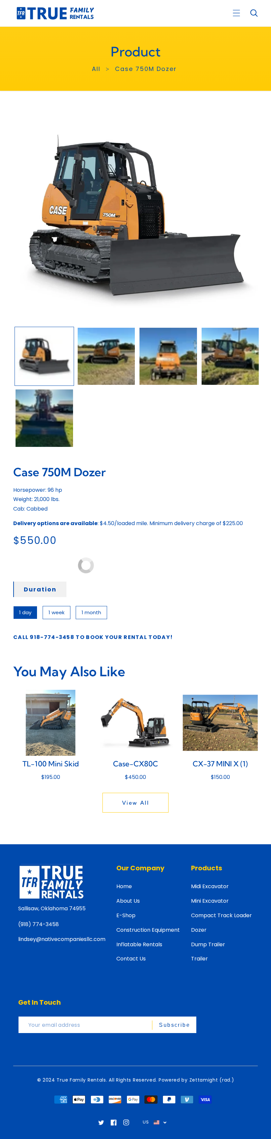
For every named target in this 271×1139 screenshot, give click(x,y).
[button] (236, 13)
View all (135, 802)
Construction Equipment (148, 930)
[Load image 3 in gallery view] (168, 356)
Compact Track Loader (221, 915)
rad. (227, 1080)
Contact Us (131, 958)
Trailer (199, 958)
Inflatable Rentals (139, 944)
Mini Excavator (210, 901)
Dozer (199, 930)
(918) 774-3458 (38, 924)
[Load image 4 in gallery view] (230, 356)
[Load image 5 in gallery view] (44, 418)
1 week (56, 612)
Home (124, 886)
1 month (91, 612)
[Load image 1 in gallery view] (44, 356)
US (146, 1122)
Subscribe (174, 1025)
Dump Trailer (208, 944)
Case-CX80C (135, 763)
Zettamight (203, 1080)
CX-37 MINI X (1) (220, 763)
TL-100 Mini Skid (50, 763)
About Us (128, 901)
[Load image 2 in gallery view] (106, 356)
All (96, 69)
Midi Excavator (210, 886)
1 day (25, 612)
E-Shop (126, 915)
